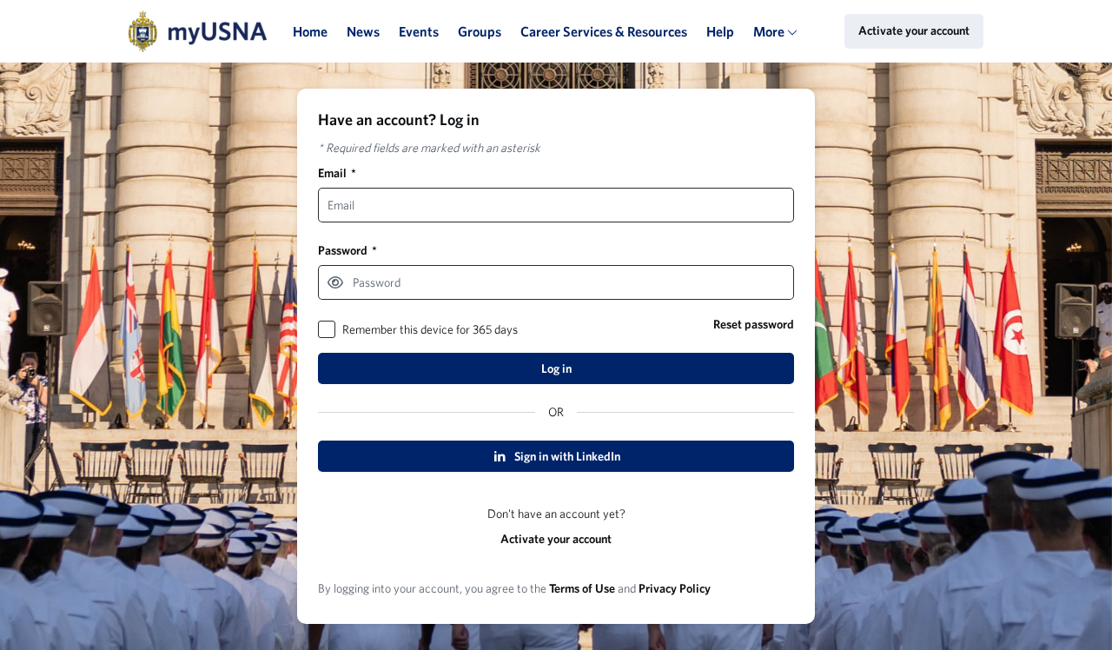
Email (337, 173)
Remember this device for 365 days (430, 329)
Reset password (753, 324)
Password (347, 250)
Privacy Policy (675, 588)
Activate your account (556, 539)
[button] (335, 282)
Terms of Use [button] (582, 588)
